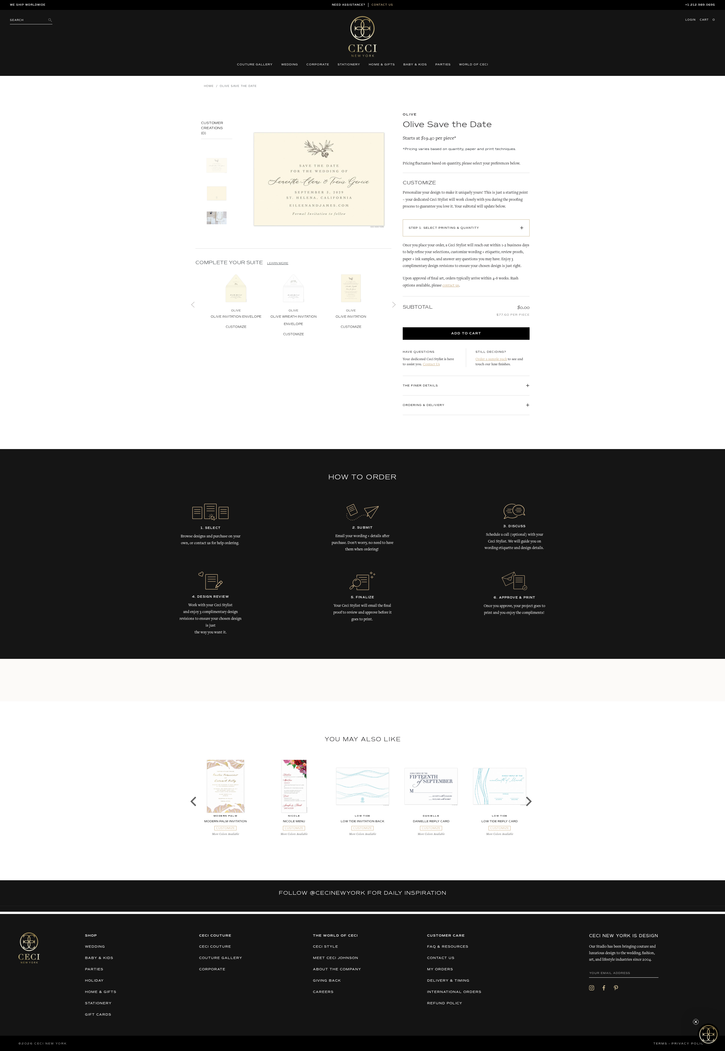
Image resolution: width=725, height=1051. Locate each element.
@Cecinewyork (337, 893)
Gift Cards (98, 1014)
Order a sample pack (491, 359)
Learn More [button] (277, 263)
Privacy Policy (689, 1043)
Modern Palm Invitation (225, 821)
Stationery (349, 64)
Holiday (94, 980)
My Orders (440, 969)
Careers (323, 992)
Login (690, 20)
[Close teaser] (696, 1022)
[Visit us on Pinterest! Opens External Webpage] (616, 987)
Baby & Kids (415, 64)
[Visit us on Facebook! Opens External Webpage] (603, 987)
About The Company (337, 969)
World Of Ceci (473, 64)
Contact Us (431, 364)
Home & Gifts (382, 64)
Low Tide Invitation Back (362, 821)
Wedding (289, 64)
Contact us (382, 5)
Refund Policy (444, 1003)
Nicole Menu (294, 821)
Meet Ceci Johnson (335, 958)
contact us (450, 286)
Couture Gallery (255, 64)
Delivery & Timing (448, 980)
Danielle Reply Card (431, 821)
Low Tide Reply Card (499, 821)
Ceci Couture (215, 947)
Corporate (317, 64)
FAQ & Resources (447, 947)
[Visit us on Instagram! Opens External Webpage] (591, 987)
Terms (660, 1043)
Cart (707, 20)
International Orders (454, 992)
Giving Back (327, 980)
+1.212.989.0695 (700, 5)
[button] (708, 1034)
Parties (443, 64)
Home (209, 86)
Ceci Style (325, 947)
